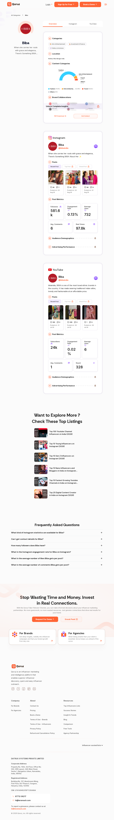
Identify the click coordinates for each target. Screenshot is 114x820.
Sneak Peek (70, 619)
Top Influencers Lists (72, 706)
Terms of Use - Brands (39, 719)
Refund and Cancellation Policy (42, 733)
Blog (65, 719)
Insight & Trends (70, 715)
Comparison (68, 724)
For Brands (15, 706)
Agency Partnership (71, 733)
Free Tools (68, 729)
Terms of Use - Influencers (40, 724)
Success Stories (70, 710)
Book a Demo (89, 4)
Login (48, 4)
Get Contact (85, 116)
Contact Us (34, 706)
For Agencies (16, 710)
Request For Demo (44, 619)
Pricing (32, 710)
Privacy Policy (35, 729)
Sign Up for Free (65, 4)
